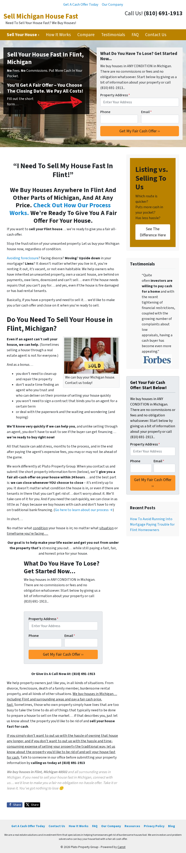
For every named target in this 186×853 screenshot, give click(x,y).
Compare (86, 35)
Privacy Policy (154, 826)
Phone (105, 111)
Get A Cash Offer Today (80, 4)
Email (146, 111)
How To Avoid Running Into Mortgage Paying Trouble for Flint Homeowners (152, 524)
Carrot (121, 847)
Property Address (115, 95)
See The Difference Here (153, 232)
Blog (171, 826)
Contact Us (155, 35)
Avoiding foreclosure (23, 258)
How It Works (58, 35)
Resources (132, 826)
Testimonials (113, 35)
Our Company (112, 4)
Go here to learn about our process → (84, 509)
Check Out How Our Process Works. (60, 209)
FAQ (135, 35)
